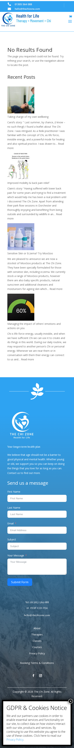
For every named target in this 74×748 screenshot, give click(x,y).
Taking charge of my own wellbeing (27, 116)
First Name (13, 491)
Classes (37, 641)
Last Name (13, 507)
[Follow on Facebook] (33, 675)
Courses (37, 647)
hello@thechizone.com (27, 8)
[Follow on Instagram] (40, 675)
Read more (56, 289)
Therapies (37, 634)
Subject (11, 539)
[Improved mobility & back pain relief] (20, 167)
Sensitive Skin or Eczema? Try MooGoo (30, 253)
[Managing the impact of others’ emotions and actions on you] (20, 308)
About (37, 628)
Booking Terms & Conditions (37, 663)
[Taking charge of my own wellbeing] (20, 100)
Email (10, 523)
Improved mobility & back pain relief (28, 183)
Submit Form (19, 582)
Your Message (15, 555)
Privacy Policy (37, 653)
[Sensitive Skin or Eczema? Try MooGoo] (20, 237)
